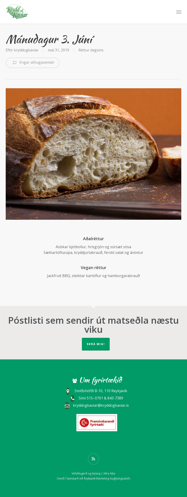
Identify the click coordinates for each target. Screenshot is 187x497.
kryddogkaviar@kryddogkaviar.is (101, 405)
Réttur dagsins (91, 50)
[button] (178, 12)
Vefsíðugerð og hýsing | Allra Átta (93, 473)
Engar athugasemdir (36, 62)
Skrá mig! (96, 344)
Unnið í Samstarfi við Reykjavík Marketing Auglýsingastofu (93, 478)
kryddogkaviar (26, 50)
